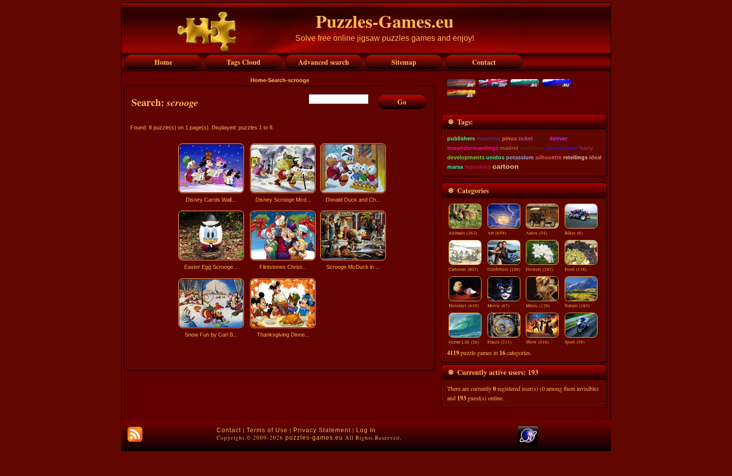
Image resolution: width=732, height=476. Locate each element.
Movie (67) (498, 306)
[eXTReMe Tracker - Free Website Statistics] (528, 443)
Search (277, 80)
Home (258, 80)
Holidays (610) (464, 306)
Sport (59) (575, 342)
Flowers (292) (539, 269)
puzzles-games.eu (314, 437)
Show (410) (537, 342)
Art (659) (497, 233)
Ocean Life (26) (464, 342)
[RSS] (135, 434)
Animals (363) (463, 233)
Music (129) (538, 306)
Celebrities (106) (504, 269)
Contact (229, 430)
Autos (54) (536, 233)
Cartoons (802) (463, 269)
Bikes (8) (574, 233)
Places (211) (499, 342)
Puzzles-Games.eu (385, 21)
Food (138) (576, 269)
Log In (366, 430)
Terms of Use (267, 430)
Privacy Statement (322, 430)
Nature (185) (577, 306)
